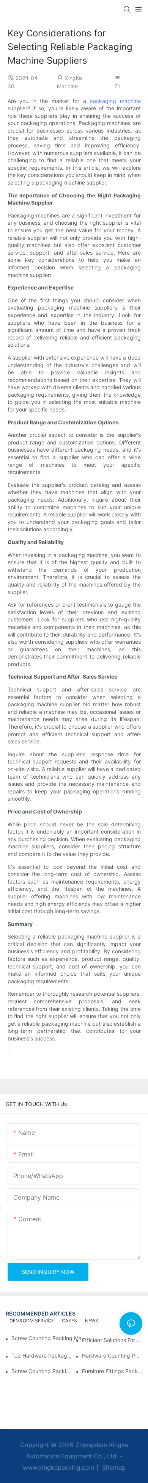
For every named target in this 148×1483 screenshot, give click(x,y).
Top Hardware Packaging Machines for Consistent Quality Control (41, 1355)
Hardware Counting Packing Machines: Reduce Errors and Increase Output (112, 1355)
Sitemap (113, 1467)
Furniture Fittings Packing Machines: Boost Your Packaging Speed (112, 1371)
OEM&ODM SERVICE (31, 1320)
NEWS (91, 1320)
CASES (69, 1320)
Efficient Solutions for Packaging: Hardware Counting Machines (112, 1340)
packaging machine (115, 101)
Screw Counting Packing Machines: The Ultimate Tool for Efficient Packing (41, 1371)
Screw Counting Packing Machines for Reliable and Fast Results (49, 1338)
